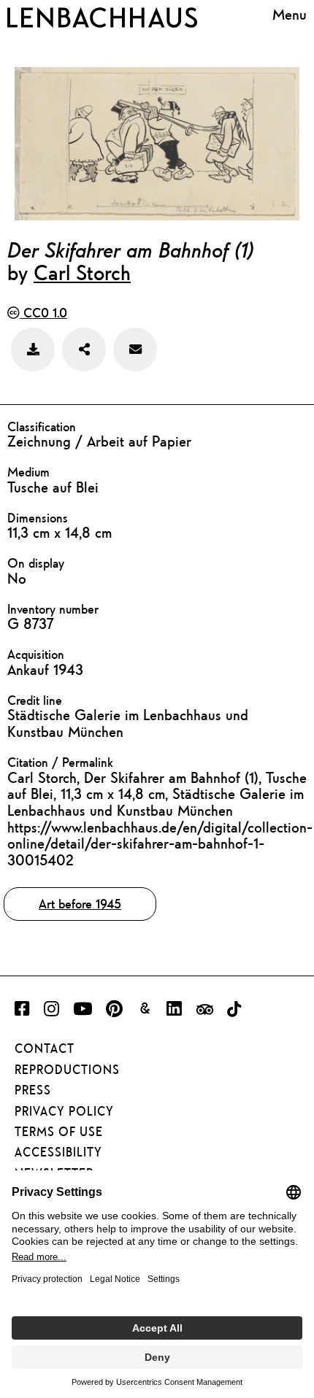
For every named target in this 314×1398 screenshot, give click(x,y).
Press (33, 1090)
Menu (289, 14)
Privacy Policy (64, 1111)
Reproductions (67, 1069)
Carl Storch (82, 272)
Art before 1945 (80, 903)
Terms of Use (59, 1131)
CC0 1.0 (43, 312)
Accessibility (58, 1152)
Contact (44, 1048)
